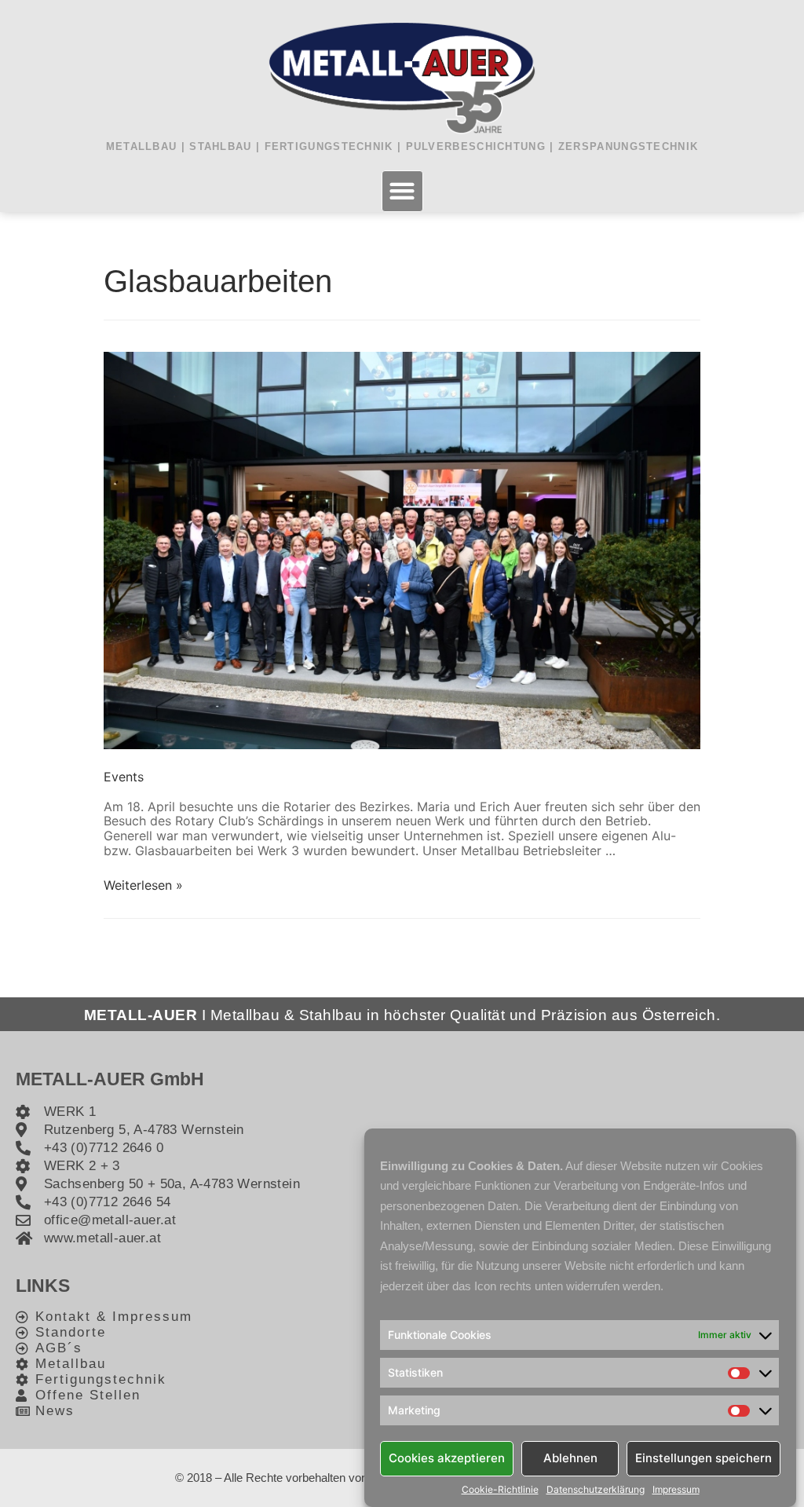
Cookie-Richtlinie (500, 1489)
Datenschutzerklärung (595, 1489)
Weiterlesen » (143, 885)
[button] (402, 191)
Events (124, 777)
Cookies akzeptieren (447, 1457)
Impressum (676, 1489)
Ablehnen (570, 1457)
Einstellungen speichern (703, 1457)
